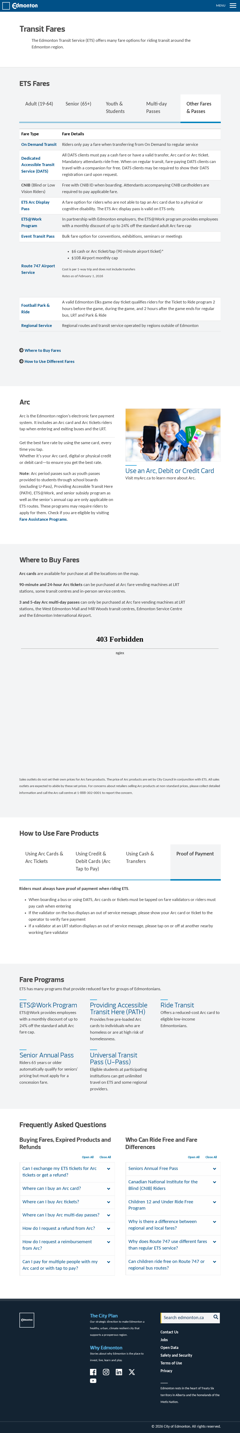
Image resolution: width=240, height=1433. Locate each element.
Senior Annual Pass (46, 1055)
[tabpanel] (120, 230)
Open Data (169, 1348)
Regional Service (36, 326)
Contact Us (169, 1332)
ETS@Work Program (48, 1005)
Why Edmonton (106, 1348)
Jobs (164, 1340)
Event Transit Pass (38, 236)
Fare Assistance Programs (43, 519)
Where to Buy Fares (43, 351)
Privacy (166, 1371)
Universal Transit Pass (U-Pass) (114, 1058)
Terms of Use (171, 1363)
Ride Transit (177, 1005)
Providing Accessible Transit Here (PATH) (118, 1008)
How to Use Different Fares (50, 362)
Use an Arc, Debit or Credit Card (169, 471)
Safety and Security (176, 1356)
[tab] (39, 108)
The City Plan (104, 1316)
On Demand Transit (39, 145)
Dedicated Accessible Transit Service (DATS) (38, 165)
